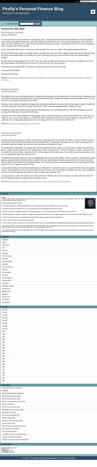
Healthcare (5, 264)
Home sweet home (7, 267)
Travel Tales (5, 299)
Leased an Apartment (11, 133)
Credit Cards (5, 245)
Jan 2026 (4, 328)
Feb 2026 (4, 326)
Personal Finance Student (9, 431)
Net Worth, (51, 78)
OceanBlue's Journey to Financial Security (14, 434)
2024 (3, 334)
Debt (3, 247)
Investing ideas (6, 272)
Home (3, 24)
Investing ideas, (13, 78)
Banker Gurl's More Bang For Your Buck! (14, 401)
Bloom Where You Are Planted (10, 428)
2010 (3, 372)
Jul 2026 (4, 312)
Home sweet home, (40, 78)
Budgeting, (25, 181)
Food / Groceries (7, 256)
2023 (3, 337)
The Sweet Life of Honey (9, 412)
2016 (3, 356)
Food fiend (5, 258)
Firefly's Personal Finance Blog (11, 407)
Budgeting (5, 239)
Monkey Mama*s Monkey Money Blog (13, 393)
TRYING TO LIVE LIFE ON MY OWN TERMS (15, 439)
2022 (3, 339)
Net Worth (5, 275)
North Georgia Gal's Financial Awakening (13, 426)
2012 (3, 367)
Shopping (4, 294)
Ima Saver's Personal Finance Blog (12, 420)
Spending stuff (6, 297)
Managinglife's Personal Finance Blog (12, 409)
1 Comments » (35, 123)
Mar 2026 (4, 323)
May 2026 (5, 318)
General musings (7, 261)
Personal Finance (7, 277)
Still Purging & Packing (12, 32)
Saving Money (6, 288)
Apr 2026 (4, 320)
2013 (3, 364)
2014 (3, 361)
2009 (3, 375)
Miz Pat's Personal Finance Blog (11, 396)
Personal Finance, (69, 78)
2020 (3, 345)
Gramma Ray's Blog (8, 404)
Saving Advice (70, 458)
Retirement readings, (27, 78)
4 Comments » (66, 181)
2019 (3, 348)
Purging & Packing (10, 89)
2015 (3, 358)
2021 (3, 342)
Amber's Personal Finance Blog (11, 398)
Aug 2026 (4, 309)
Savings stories (6, 291)
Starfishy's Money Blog (8, 418)
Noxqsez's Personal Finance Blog (11, 437)
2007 (3, 380)
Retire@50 (5, 390)
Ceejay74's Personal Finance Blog (12, 388)
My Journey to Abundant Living (11, 415)
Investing (4, 269)
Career (4, 242)
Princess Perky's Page (8, 423)
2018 (3, 350)
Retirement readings (8, 286)
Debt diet (4, 250)
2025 (3, 331)
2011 (3, 369)
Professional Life (6, 280)
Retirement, (80, 78)
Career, (45, 181)
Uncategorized (6, 302)
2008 (3, 377)
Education (5, 253)
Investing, (59, 78)
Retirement (5, 283)
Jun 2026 (4, 315)
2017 (3, 353)
